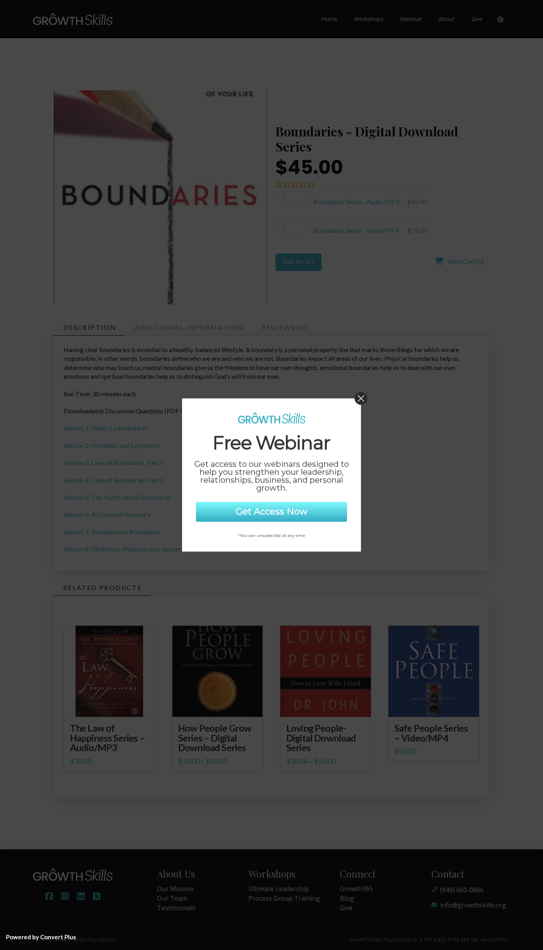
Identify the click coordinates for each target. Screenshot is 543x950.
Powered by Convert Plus (41, 936)
